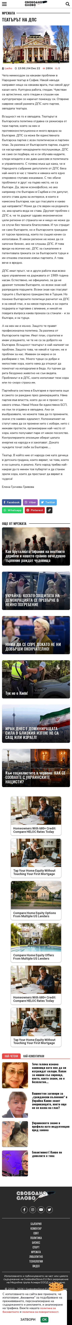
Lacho (8, 68)
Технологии (36, 1261)
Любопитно (36, 1257)
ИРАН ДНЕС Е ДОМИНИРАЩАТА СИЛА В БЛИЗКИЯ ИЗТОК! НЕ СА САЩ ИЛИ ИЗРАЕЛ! (32, 732)
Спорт (36, 1247)
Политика (36, 1238)
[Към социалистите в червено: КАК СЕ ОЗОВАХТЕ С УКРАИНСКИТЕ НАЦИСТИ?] (36, 768)
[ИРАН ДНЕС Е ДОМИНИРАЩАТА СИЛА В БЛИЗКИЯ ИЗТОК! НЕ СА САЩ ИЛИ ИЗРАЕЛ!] (36, 723)
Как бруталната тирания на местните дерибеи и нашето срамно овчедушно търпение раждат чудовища (35, 555)
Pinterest (37, 510)
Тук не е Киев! (16, 693)
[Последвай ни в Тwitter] (49, 1209)
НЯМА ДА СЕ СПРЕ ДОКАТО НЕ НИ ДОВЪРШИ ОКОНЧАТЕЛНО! (33, 646)
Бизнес (36, 1243)
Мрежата (8, 13)
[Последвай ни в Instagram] (32, 1209)
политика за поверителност (40, 1312)
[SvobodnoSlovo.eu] (35, 1197)
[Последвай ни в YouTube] (41, 1209)
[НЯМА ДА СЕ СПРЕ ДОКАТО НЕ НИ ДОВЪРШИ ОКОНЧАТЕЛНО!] (36, 635)
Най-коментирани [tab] (33, 1056)
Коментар (36, 1228)
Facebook (13, 502)
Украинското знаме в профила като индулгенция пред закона (50, 1126)
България (36, 1224)
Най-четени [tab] (11, 1056)
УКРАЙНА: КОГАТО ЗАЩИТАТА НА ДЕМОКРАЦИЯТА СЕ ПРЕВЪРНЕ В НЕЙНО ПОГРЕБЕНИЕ (32, 599)
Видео (36, 1266)
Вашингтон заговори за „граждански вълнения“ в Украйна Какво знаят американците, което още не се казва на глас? (49, 1100)
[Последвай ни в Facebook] (24, 1209)
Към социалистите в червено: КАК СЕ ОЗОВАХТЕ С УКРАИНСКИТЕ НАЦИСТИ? (35, 777)
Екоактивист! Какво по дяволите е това (47, 1154)
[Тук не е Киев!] (36, 679)
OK (44, 1319)
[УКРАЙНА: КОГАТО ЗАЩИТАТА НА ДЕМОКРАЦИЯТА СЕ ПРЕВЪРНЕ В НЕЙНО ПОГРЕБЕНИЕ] (36, 591)
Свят (36, 1233)
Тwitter (50, 502)
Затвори (27, 1319)
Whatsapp (14, 510)
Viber (32, 502)
